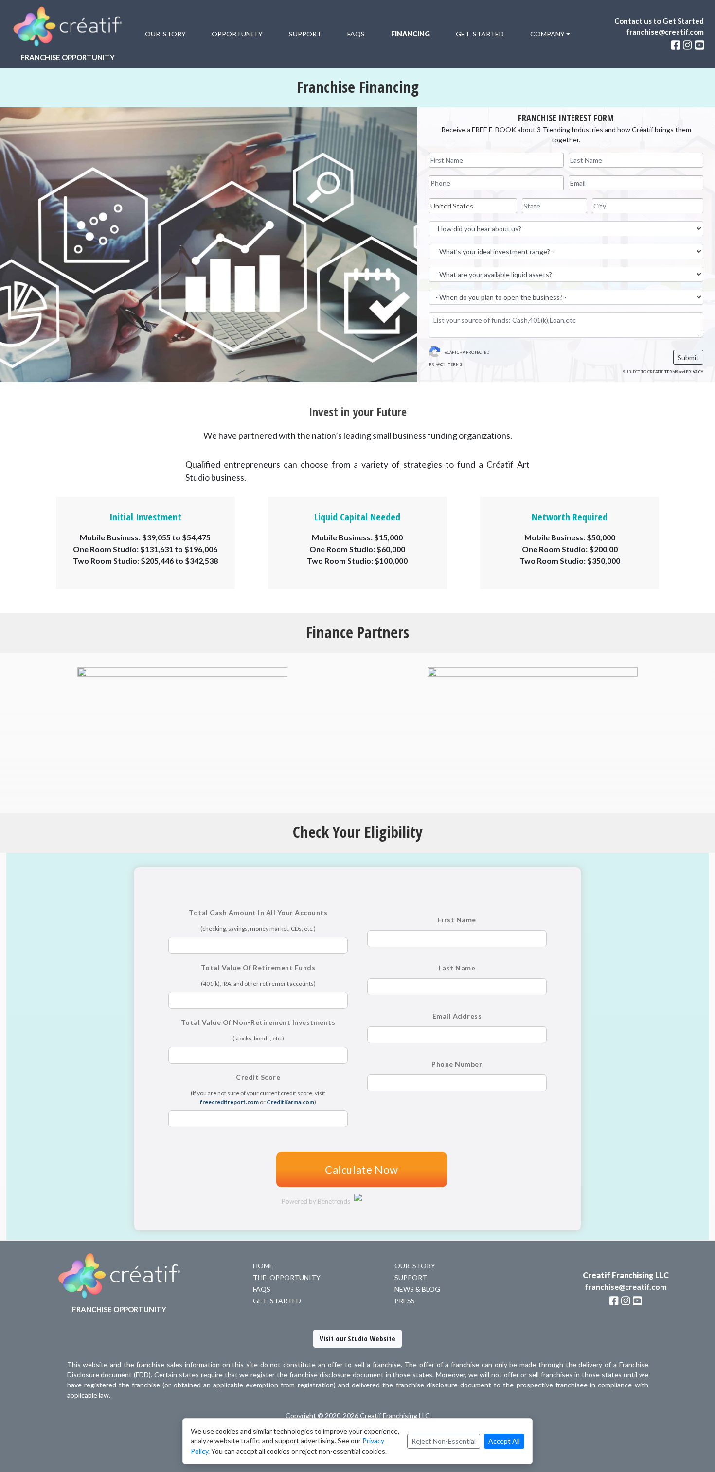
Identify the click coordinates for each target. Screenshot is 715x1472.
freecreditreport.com (229, 1102)
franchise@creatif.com (665, 31)
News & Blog (417, 1289)
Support (305, 34)
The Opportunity (287, 1277)
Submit (688, 357)
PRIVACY (437, 364)
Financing (410, 34)
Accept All (504, 1441)
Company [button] (547, 34)
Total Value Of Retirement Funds (258, 967)
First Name (457, 920)
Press (404, 1301)
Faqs (356, 34)
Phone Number (456, 1064)
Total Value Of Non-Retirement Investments (258, 1022)
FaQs (261, 1289)
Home (263, 1266)
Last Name (457, 968)
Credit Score (258, 1077)
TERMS (455, 364)
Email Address (457, 1016)
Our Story (165, 34)
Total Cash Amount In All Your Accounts (258, 912)
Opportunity (237, 34)
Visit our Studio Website (357, 1338)
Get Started (480, 34)
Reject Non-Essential (443, 1441)
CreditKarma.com (290, 1102)
